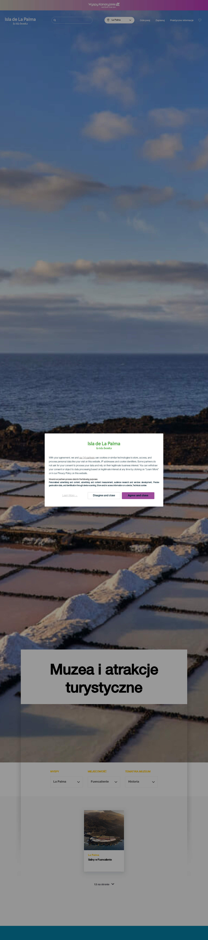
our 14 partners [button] (87, 458)
